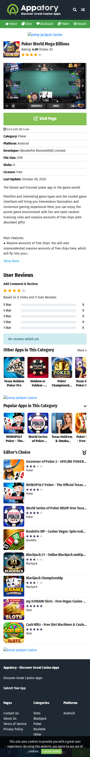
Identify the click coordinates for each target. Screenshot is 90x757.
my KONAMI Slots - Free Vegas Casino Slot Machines (56, 601)
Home (13, 24)
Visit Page (48, 118)
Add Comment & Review (20, 284)
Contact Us (11, 713)
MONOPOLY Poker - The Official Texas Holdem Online (56, 485)
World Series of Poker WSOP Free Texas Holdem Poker (56, 508)
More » (82, 350)
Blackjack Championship (44, 578)
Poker (65, 24)
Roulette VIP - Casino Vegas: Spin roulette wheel (56, 531)
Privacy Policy (13, 729)
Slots (28, 24)
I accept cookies (51, 751)
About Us (9, 718)
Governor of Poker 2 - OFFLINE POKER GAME (56, 461)
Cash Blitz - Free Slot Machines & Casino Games (56, 624)
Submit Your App (14, 688)
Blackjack (46, 24)
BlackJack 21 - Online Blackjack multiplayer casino (56, 554)
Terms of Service (15, 724)
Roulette (39, 729)
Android (69, 713)
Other (37, 734)
